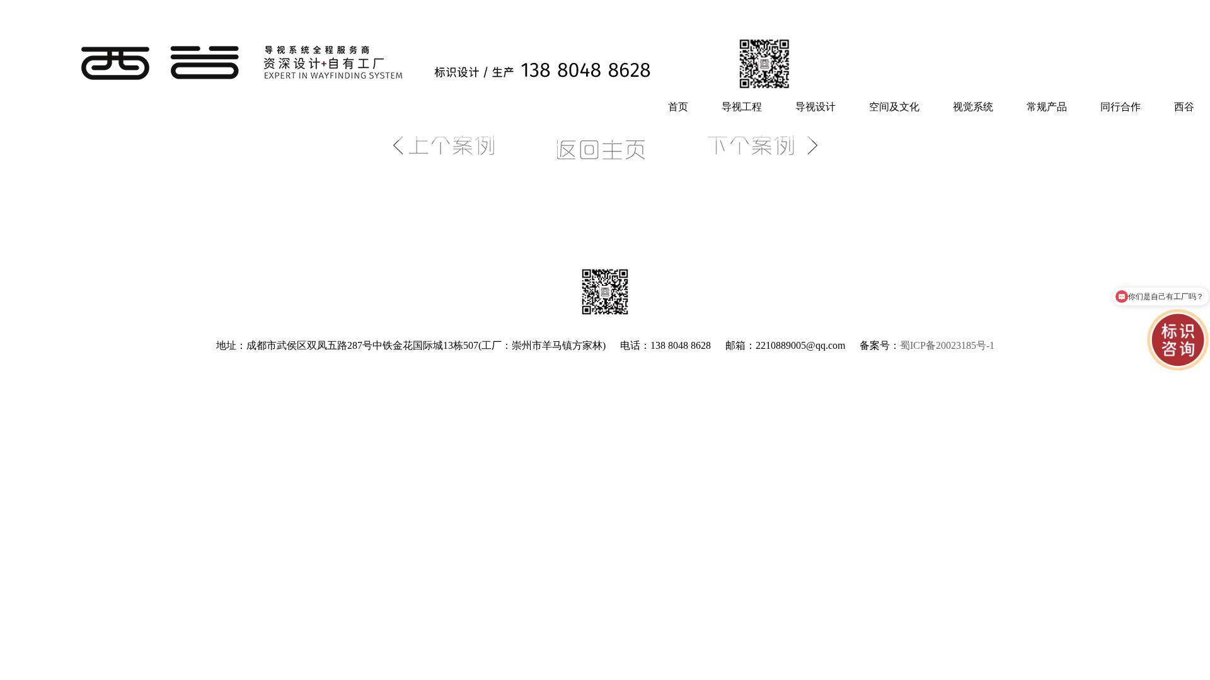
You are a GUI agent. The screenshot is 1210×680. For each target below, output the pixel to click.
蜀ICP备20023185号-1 (947, 345)
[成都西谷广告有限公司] (396, 87)
